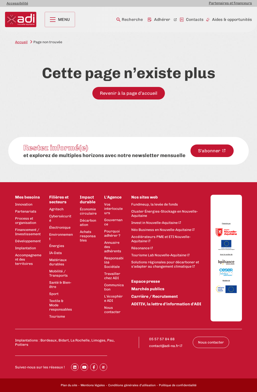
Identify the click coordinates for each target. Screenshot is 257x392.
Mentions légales (93, 385)
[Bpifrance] (226, 262)
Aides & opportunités (232, 19)
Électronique (60, 227)
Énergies (56, 246)
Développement (28, 241)
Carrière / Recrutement (154, 296)
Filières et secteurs (59, 199)
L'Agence (112, 197)
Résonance (140, 248)
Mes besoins (27, 197)
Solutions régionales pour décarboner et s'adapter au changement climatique (165, 264)
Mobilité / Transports (58, 273)
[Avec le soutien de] (226, 255)
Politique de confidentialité (178, 385)
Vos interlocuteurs (113, 208)
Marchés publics (147, 288)
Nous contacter (112, 310)
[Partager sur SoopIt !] (103, 367)
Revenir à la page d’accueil (128, 93)
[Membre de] (226, 281)
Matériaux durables (58, 262)
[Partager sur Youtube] (84, 367)
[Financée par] (226, 224)
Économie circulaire (88, 211)
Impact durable (87, 199)
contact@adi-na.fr (164, 346)
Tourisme (57, 316)
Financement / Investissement (28, 232)
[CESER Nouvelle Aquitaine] (226, 272)
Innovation (23, 204)
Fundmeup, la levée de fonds (154, 204)
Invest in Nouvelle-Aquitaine (154, 223)
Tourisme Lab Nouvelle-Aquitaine (158, 255)
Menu (64, 19)
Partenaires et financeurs (230, 3)
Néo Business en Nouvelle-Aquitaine (161, 230)
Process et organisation (25, 220)
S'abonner (209, 151)
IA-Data (55, 253)
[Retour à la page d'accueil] (20, 19)
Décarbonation (88, 222)
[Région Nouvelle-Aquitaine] (226, 232)
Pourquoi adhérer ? (112, 233)
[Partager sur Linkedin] (75, 367)
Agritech (56, 209)
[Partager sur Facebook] (94, 367)
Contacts (195, 19)
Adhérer (162, 19)
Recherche (132, 19)
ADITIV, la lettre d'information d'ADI (166, 304)
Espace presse (145, 281)
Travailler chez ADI (112, 276)
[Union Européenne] (226, 245)
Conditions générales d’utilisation (132, 385)
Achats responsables (88, 236)
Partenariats (25, 211)
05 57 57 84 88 (162, 339)
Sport (53, 294)
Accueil (21, 42)
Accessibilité (17, 3)
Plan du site (69, 385)
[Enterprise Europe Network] (226, 289)
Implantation (25, 248)
